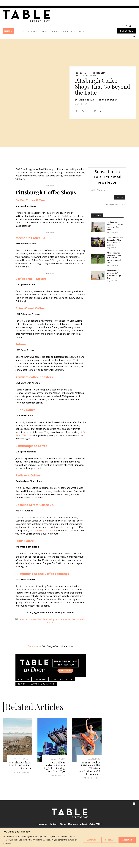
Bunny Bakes (25, 410)
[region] (69, 837)
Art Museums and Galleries (22, 758)
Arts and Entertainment (58, 758)
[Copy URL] (101, 111)
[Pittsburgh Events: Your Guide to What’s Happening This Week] (98, 227)
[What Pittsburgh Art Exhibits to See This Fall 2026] (17, 740)
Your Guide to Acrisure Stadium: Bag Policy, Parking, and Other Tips (54, 767)
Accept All (127, 840)
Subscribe (33, 646)
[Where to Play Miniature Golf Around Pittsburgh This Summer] (98, 275)
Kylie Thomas (86, 100)
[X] (82, 111)
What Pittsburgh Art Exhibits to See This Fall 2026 (20, 765)
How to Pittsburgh (87, 75)
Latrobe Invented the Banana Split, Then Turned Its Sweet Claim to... (115, 241)
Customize (91, 840)
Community (99, 73)
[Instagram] (130, 26)
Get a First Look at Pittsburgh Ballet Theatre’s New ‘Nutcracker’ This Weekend (89, 768)
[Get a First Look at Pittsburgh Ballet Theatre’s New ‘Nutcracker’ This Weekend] (87, 740)
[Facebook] (126, 26)
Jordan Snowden (108, 100)
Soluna (20, 344)
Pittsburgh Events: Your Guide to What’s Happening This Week (115, 226)
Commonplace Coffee (31, 446)
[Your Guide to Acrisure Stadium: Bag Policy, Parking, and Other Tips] (52, 740)
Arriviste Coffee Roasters (34, 377)
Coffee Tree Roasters (31, 279)
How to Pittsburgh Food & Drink (36, 684)
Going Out (82, 73)
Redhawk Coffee (27, 475)
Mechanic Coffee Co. (30, 238)
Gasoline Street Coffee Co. (34, 505)
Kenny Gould (57, 775)
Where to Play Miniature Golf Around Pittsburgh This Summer (114, 274)
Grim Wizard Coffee (30, 308)
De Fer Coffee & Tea (30, 200)
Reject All (109, 840)
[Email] (88, 111)
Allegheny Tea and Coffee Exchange (42, 574)
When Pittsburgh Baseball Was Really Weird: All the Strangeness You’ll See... (114, 258)
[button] (133, 36)
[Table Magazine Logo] (28, 16)
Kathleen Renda (90, 778)
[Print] (95, 111)
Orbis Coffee (24, 541)
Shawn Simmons (21, 772)
